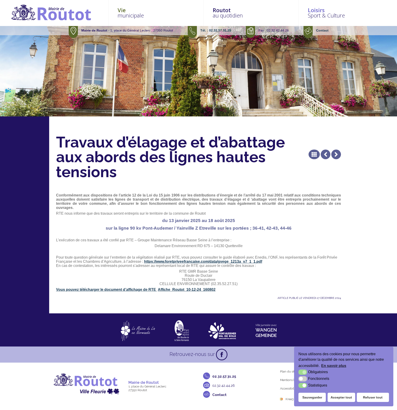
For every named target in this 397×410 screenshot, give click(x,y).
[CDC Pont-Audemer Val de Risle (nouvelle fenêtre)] (222, 330)
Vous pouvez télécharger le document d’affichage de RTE (106, 290)
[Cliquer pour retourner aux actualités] (314, 154)
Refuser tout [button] (373, 397)
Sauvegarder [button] (312, 397)
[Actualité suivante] (336, 154)
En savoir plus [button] (333, 366)
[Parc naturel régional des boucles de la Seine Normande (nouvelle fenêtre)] (182, 330)
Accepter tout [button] (341, 397)
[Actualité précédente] (325, 154)
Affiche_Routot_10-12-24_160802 (187, 290)
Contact (322, 30)
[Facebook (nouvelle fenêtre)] (221, 354)
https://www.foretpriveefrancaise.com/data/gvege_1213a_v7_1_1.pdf (203, 261)
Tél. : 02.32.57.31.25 (215, 30)
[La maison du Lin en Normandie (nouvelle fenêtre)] (137, 330)
